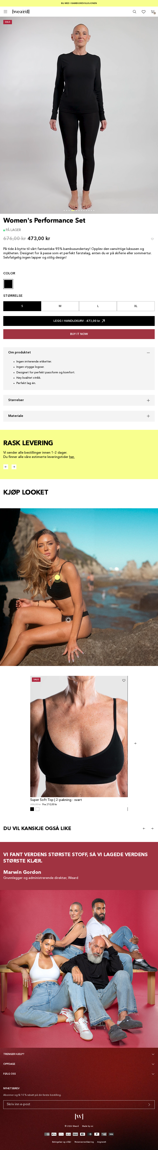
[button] (64, 210)
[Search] (134, 12)
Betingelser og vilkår (61, 1142)
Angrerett (101, 1142)
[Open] (5, 11)
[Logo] (21, 12)
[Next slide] (135, 743)
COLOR (9, 273)
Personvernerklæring (84, 1142)
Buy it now (79, 334)
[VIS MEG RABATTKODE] (149, 1104)
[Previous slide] (144, 828)
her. (72, 457)
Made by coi (87, 1126)
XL (135, 306)
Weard (76, 1126)
